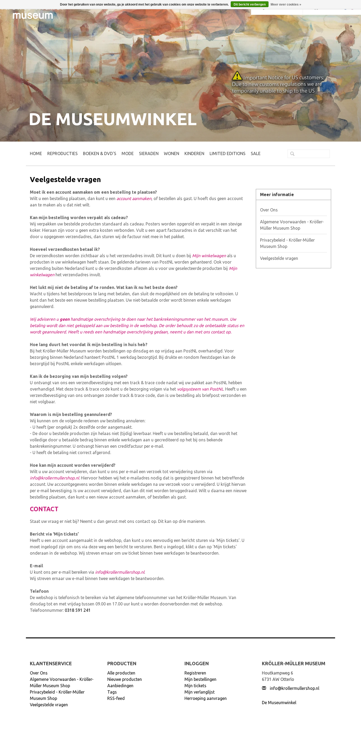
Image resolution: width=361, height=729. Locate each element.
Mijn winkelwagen (209, 255)
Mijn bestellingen (200, 679)
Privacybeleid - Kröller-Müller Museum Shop (287, 243)
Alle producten (121, 673)
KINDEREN (194, 153)
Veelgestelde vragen (279, 258)
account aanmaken (134, 198)
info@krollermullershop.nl (54, 478)
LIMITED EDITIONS (228, 153)
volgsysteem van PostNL (200, 389)
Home (36, 153)
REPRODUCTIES (62, 153)
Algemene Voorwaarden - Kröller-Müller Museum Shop (292, 224)
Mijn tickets (195, 685)
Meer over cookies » (286, 4)
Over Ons (269, 209)
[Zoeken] (290, 154)
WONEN (171, 153)
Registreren (195, 673)
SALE (256, 153)
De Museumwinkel (279, 702)
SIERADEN (149, 153)
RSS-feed (116, 698)
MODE (128, 153)
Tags (112, 692)
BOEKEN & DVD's (99, 153)
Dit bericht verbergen (250, 4)
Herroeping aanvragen (205, 698)
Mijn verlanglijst (199, 692)
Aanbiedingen (120, 685)
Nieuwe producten (124, 679)
